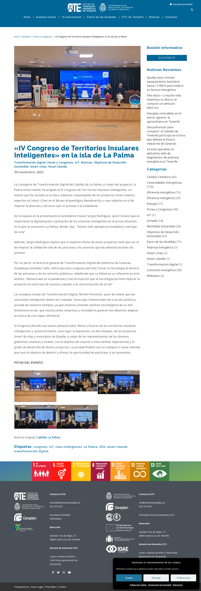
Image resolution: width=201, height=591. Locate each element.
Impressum (178, 585)
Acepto (129, 578)
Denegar (156, 578)
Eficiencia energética (161, 192)
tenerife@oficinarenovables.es (65, 502)
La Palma (91, 447)
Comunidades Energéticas (164, 182)
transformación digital (31, 451)
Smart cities (38, 166)
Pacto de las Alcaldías (161, 242)
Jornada (152, 220)
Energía (152, 203)
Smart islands (57, 166)
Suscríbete (166, 57)
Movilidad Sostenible (161, 226)
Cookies (62, 586)
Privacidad (50, 586)
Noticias (86, 162)
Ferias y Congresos (60, 162)
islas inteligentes (69, 447)
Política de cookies (138, 585)
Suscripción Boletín (182, 4)
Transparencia (21, 586)
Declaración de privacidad (159, 585)
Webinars (153, 276)
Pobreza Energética (160, 247)
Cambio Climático (159, 177)
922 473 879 (56, 506)
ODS (102, 447)
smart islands (117, 447)
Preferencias (183, 578)
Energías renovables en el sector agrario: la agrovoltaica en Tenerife (164, 117)
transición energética (161, 270)
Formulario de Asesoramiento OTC (157, 514)
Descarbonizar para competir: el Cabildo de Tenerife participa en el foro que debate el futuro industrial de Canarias (166, 135)
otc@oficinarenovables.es (152, 502)
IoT (77, 162)
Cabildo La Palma (48, 437)
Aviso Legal (37, 586)
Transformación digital (30, 162)
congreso (40, 447)
